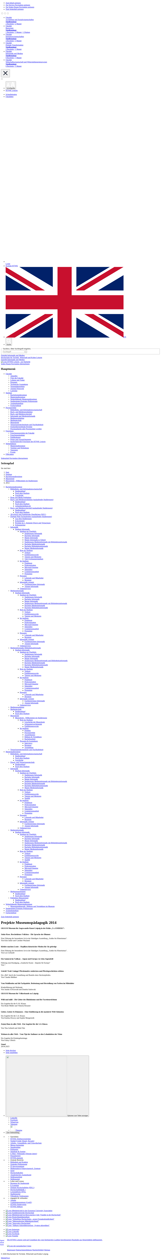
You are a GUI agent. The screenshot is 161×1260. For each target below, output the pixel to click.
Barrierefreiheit (38, 1250)
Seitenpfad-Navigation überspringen (14, 458)
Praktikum (28, 563)
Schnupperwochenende (33, 724)
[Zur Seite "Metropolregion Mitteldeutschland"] (22, 1221)
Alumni (13, 1200)
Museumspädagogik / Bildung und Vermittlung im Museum (32, 906)
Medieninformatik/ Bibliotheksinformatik (25, 648)
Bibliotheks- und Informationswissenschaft (26, 410)
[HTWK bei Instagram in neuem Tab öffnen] (12, 1229)
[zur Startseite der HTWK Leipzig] (15, 362)
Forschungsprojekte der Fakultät (22, 433)
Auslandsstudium (16, 403)
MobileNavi (5, 1258)
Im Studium (24, 561)
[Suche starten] (26, 352)
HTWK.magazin (16, 1158)
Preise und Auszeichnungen (20, 439)
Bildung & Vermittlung (33, 737)
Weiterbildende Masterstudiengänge (23, 399)
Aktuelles (13, 376)
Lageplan (13, 391)
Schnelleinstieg (11, 94)
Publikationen (15, 437)
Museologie (14, 422)
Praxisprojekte (11, 408)
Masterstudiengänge (17, 397)
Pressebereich (15, 1156)
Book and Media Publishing (20, 497)
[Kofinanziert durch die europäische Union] (19, 1246)
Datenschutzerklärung (24, 1250)
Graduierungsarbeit (32, 572)
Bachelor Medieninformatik (35, 544)
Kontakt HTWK (12, 266)
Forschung (10, 431)
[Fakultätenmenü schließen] (5, 73)
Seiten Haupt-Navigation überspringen (15, 364)
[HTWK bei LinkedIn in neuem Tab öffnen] (12, 1232)
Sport (12, 1171)
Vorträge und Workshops (19, 448)
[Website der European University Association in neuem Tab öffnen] (29, 1211)
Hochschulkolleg (16, 1173)
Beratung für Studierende (19, 1183)
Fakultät (9, 374)
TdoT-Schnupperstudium (34, 559)
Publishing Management (19, 898)
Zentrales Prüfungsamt (18, 1164)
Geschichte (19, 495)
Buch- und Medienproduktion (21, 412)
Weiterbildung (11, 444)
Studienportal (15, 1194)
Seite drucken (11, 1050)
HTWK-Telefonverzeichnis (20, 1139)
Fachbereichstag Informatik (35, 584)
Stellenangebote (16, 1177)
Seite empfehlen (12, 1053)
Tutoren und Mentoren (33, 557)
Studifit (27, 798)
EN (125, 337)
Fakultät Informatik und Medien (13, 360)
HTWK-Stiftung (16, 1207)
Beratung (28, 580)
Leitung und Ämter (17, 380)
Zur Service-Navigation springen (18, 5)
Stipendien (28, 570)
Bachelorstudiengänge (18, 395)
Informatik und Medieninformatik (22, 416)
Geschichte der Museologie (35, 722)
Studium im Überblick (28, 531)
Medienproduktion (17, 418)
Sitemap (47, 1250)
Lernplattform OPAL (18, 1192)
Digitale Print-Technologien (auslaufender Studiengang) (31, 517)
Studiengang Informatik (33, 533)
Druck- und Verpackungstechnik (22, 762)
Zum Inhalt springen (13, 3)
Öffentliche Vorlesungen (19, 1196)
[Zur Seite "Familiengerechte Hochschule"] (20, 1213)
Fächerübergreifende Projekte (21, 427)
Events (12, 452)
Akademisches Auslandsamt (20, 1175)
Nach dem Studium (22, 493)
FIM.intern (10, 454)
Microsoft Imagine (31, 567)
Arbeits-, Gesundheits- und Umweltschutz (26, 1143)
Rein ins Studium (26, 550)
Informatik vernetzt (27, 582)
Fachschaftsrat (15, 406)
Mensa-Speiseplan (17, 1145)
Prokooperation (30, 565)
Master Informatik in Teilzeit (35, 540)
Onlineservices (25, 589)
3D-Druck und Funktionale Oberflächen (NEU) (28, 514)
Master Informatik (31, 538)
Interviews (28, 743)
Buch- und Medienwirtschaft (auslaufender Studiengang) (31, 508)
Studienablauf (20, 491)
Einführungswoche (32, 555)
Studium (9, 393)
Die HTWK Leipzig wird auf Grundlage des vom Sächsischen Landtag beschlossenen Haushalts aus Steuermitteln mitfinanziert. (54, 1240)
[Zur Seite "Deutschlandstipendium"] (17, 1217)
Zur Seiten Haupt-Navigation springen (20, 7)
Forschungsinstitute (17, 435)
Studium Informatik (22, 529)
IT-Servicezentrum (17, 1166)
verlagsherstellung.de (23, 506)
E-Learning (14, 1185)
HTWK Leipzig (12, 90)
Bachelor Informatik (32, 536)
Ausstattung (29, 747)
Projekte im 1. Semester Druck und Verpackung (33, 523)
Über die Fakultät (16, 378)
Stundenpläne (15, 1147)
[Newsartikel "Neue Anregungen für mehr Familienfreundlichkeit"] (33, 1215)
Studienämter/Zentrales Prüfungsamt (23, 401)
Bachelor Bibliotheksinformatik (36, 546)
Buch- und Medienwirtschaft (21, 414)
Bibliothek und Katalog (19, 1162)
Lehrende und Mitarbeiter (34, 578)
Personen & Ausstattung (29, 741)
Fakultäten (9, 97)
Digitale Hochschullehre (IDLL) (22, 1188)
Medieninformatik (17, 591)
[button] (11, 85)
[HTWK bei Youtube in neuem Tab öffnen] (12, 1236)
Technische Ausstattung (19, 384)
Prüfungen (14, 1149)
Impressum (11, 1250)
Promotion (28, 574)
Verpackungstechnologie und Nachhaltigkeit (26, 425)
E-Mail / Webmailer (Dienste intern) (23, 1154)
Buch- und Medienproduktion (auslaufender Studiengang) (31, 500)
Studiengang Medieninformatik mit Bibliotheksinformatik (46, 542)
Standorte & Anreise (17, 1152)
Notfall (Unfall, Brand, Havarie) (22, 1141)
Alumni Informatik (31, 586)
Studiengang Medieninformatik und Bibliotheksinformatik (46, 661)
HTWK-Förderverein (18, 1205)
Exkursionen (20, 521)
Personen (13, 382)
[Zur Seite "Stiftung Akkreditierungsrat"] (28, 1225)
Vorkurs (27, 553)
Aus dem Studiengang (23, 519)
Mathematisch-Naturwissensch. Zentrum (25, 1168)
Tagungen (14, 450)
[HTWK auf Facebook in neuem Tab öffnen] (12, 1234)
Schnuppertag (20, 525)
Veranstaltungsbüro (17, 386)
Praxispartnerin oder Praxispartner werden (26, 429)
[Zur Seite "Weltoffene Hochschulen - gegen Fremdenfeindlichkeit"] (30, 1219)
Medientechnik (15, 420)
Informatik (14, 527)
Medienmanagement (17, 892)
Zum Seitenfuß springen (15, 9)
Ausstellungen (30, 735)
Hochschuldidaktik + (18, 1190)
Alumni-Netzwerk (17, 389)
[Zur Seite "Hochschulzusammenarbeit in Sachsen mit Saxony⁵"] (18, 1223)
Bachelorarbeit (30, 739)
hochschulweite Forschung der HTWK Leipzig (27, 442)
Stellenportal (15, 1179)
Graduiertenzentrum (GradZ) (21, 1202)
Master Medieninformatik (34, 548)
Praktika (28, 731)
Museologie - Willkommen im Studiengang (31, 718)
